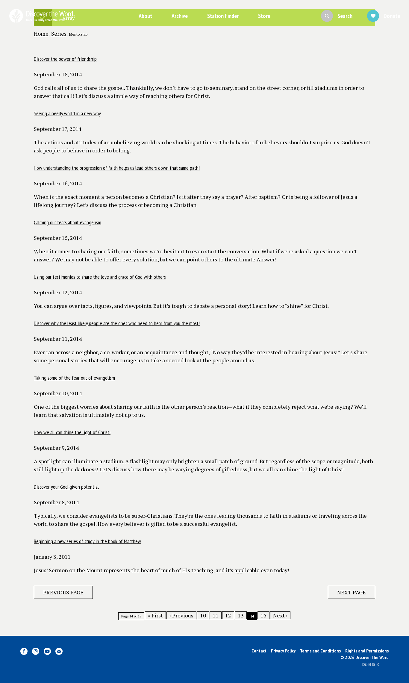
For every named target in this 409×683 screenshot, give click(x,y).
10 (203, 615)
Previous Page (63, 592)
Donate (392, 16)
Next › (280, 615)
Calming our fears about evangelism (67, 222)
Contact (259, 651)
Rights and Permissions (367, 651)
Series (58, 33)
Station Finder (223, 16)
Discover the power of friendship (65, 58)
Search (344, 16)
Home (41, 33)
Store (264, 16)
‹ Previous (181, 615)
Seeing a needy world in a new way (67, 113)
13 (241, 615)
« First (155, 615)
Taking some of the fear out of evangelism (74, 377)
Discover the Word (42, 16)
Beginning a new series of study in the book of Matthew (87, 541)
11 (216, 615)
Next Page (351, 592)
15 (263, 615)
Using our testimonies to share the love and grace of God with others (100, 276)
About (145, 16)
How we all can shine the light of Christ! (72, 432)
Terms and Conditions (320, 651)
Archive (180, 16)
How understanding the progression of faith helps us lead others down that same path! (117, 167)
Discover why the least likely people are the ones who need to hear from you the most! (117, 323)
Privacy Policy (283, 651)
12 (228, 615)
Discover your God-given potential (66, 486)
